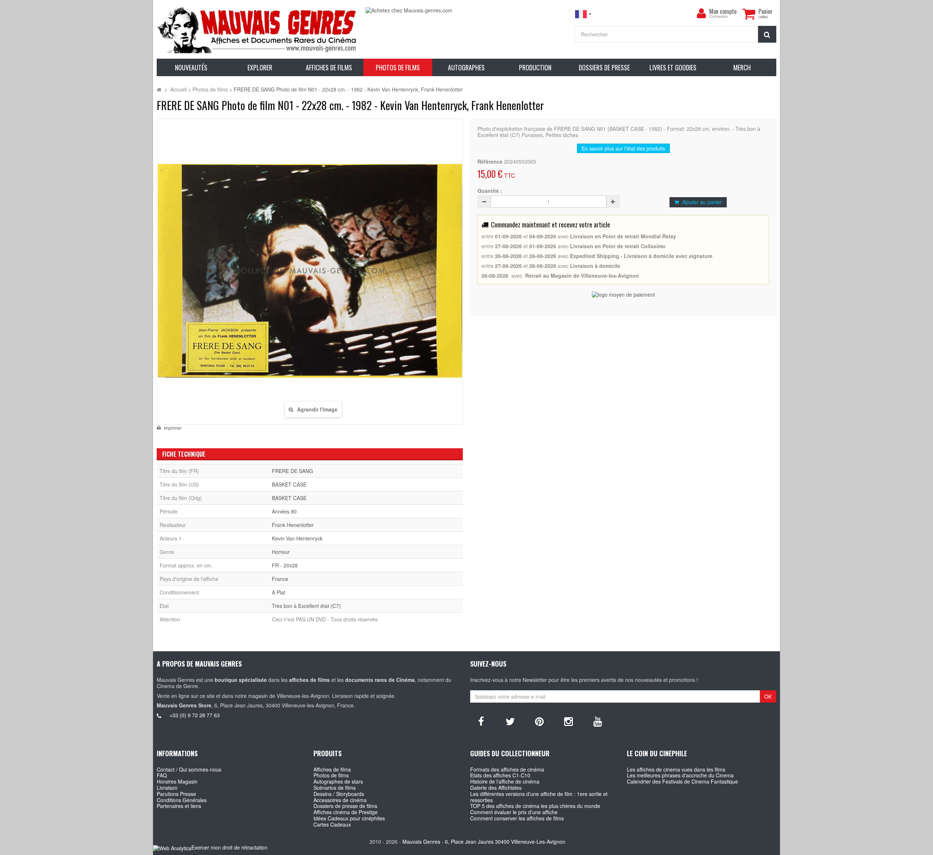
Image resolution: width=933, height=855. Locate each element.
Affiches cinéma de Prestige (345, 812)
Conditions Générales (182, 800)
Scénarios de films (334, 787)
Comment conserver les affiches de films (517, 818)
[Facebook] (481, 721)
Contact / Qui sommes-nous (189, 769)
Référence (490, 162)
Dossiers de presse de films (345, 805)
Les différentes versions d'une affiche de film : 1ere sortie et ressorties (539, 797)
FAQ (162, 775)
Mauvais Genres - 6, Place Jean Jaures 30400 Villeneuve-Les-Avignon (483, 841)
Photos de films (331, 775)
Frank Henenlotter (293, 524)
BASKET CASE (289, 484)
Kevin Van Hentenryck (297, 538)
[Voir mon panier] (748, 13)
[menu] (701, 13)
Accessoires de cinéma (340, 800)
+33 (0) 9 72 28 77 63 (194, 715)
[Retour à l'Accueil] (159, 89)
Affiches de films (332, 769)
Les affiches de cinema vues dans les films (676, 769)
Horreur (281, 551)
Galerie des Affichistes (496, 787)
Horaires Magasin (177, 781)
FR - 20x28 (285, 565)
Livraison (167, 787)
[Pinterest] (539, 721)
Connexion (718, 16)
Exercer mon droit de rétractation (229, 847)
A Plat (278, 592)
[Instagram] (568, 721)
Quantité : (489, 191)
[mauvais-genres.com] (257, 29)
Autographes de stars (338, 781)
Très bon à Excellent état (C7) (306, 605)
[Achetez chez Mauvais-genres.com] (466, 10)
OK (768, 696)
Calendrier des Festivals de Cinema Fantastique (682, 781)
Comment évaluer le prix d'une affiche (514, 812)
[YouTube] (598, 721)
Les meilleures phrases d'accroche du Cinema (680, 775)
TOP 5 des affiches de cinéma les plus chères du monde (535, 805)
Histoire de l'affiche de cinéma (504, 781)
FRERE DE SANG (292, 471)
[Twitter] (510, 721)
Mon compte (723, 11)
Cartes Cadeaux (332, 824)
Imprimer (172, 427)
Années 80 (284, 511)
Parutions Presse (176, 793)
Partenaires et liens (179, 805)
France (280, 578)
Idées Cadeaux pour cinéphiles (349, 818)
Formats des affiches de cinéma (507, 769)
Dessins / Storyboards (338, 793)
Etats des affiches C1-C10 (500, 775)
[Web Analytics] (172, 847)
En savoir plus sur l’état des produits (623, 148)
